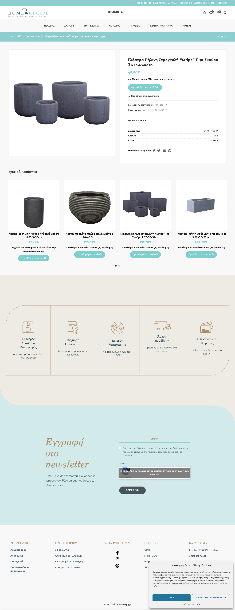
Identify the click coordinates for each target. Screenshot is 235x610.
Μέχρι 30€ (150, 555)
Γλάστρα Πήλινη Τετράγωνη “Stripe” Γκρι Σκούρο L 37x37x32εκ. (145, 235)
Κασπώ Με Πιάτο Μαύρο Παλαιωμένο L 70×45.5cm (89, 235)
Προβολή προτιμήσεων (211, 597)
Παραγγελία (17, 561)
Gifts (147, 550)
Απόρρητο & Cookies (191, 604)
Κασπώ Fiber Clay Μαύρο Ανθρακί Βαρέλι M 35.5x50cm (34, 235)
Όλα (171, 597)
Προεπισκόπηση (57, 184)
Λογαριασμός (18, 550)
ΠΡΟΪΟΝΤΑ (115, 12)
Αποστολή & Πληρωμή (68, 555)
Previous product (218, 36)
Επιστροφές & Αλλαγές (69, 561)
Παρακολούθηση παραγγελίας (20, 569)
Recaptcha (124, 463)
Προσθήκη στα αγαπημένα (145, 96)
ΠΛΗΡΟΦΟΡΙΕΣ (137, 120)
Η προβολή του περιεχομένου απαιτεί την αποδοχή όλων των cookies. (154, 473)
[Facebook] (154, 150)
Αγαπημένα (17, 555)
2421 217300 (159, 3)
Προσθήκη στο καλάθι (145, 87)
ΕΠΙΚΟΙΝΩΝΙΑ (144, 3)
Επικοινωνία (62, 550)
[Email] (164, 150)
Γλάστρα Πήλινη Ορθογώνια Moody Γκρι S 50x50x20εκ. (201, 235)
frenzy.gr (125, 604)
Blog (147, 561)
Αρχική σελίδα (15, 37)
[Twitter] (158, 150)
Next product (225, 36)
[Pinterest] (169, 150)
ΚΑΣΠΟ (145, 110)
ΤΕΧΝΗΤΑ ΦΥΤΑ (32, 37)
